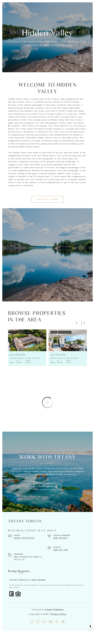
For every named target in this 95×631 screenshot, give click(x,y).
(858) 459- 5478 (60, 550)
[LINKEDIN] (44, 621)
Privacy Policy (58, 614)
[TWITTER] (57, 621)
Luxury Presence (54, 609)
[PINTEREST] (63, 621)
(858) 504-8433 (60, 538)
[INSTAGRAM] (38, 621)
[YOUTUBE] (50, 621)
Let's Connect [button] (47, 486)
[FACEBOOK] (32, 621)
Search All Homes (47, 199)
